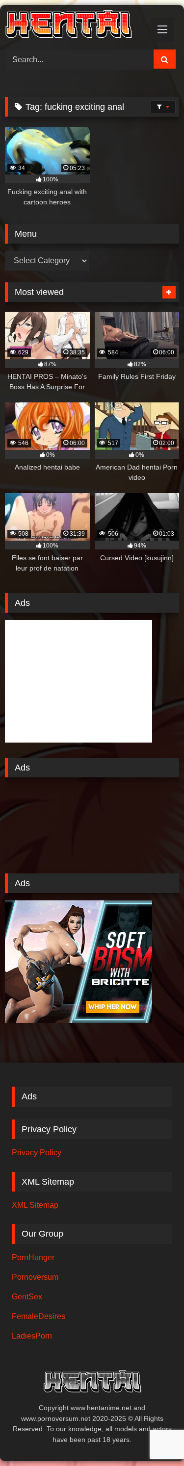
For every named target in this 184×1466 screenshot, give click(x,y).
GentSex (27, 1296)
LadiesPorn (32, 1336)
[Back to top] (153, 1436)
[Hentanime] (75, 26)
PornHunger (33, 1257)
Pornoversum (35, 1277)
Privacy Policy (36, 1152)
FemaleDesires (38, 1316)
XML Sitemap (35, 1205)
